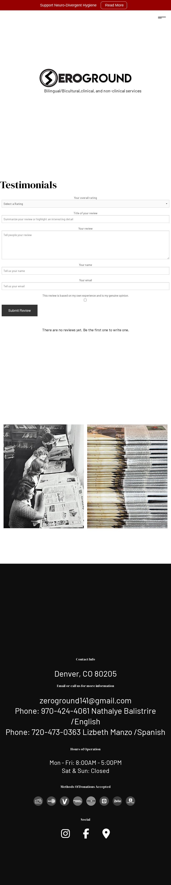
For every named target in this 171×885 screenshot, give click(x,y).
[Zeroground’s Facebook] (86, 836)
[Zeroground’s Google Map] (106, 836)
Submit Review (19, 310)
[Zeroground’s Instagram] (65, 836)
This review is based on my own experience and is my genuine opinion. (86, 295)
